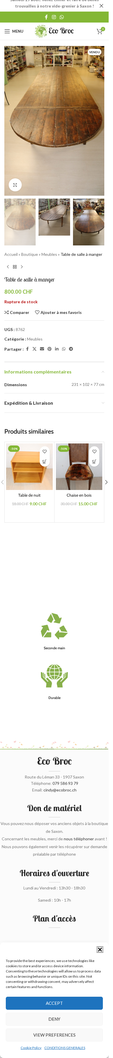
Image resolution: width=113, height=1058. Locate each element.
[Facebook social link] (46, 17)
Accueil (11, 254)
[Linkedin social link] (56, 349)
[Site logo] (54, 30)
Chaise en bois (79, 495)
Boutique (29, 254)
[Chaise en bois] (79, 466)
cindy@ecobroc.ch (59, 789)
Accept (54, 1003)
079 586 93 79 (65, 783)
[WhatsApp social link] (62, 17)
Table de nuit (29, 495)
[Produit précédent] (7, 266)
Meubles (49, 254)
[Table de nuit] (29, 466)
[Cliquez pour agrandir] (15, 184)
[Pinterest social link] (49, 349)
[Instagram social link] (54, 17)
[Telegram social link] (71, 349)
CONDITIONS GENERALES (64, 1048)
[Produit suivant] (21, 266)
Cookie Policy (31, 1048)
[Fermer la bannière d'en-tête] (101, 6)
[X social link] (34, 349)
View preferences (54, 1034)
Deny (54, 1019)
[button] (100, 949)
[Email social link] (42, 349)
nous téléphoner (79, 838)
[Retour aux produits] (14, 266)
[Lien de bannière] (54, 6)
